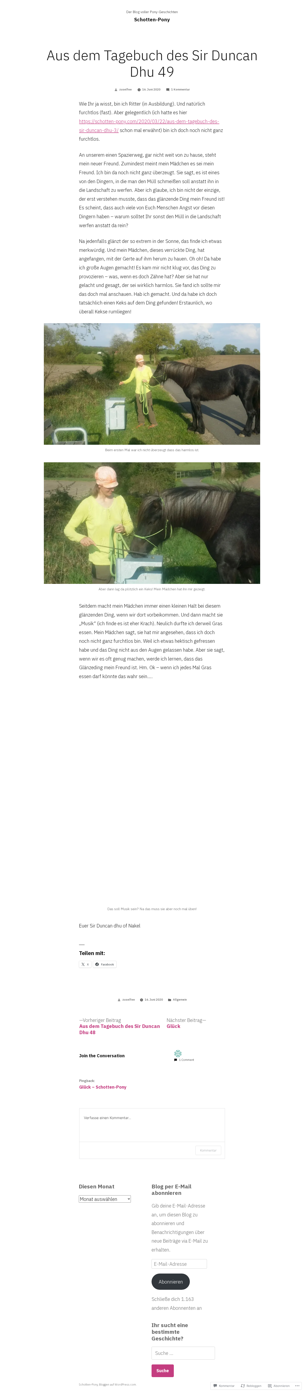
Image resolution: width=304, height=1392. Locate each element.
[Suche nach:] (183, 1353)
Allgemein (180, 999)
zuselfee (125, 89)
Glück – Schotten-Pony (102, 1087)
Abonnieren (171, 1281)
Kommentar (208, 1150)
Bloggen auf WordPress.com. (118, 1384)
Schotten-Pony (152, 19)
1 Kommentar (180, 89)
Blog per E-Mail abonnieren (171, 1190)
